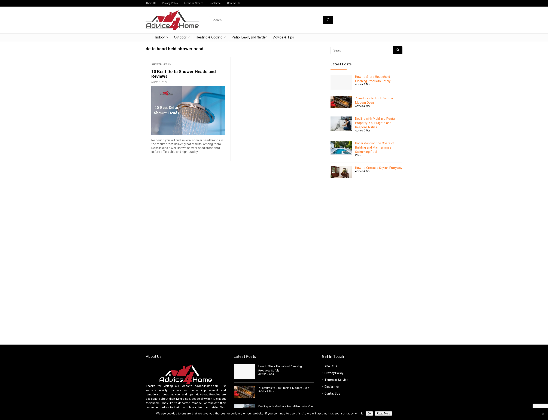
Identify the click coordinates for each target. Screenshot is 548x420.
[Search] (328, 20)
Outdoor (180, 37)
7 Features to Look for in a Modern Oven (283, 387)
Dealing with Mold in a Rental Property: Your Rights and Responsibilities (375, 123)
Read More (383, 413)
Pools (358, 155)
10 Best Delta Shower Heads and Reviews (183, 74)
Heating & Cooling (209, 37)
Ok (369, 413)
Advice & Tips (283, 37)
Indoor (160, 37)
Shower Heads (161, 64)
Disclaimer (215, 3)
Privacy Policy (170, 3)
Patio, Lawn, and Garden (249, 37)
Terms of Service (193, 3)
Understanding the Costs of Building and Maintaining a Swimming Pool (375, 147)
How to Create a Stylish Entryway (378, 167)
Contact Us (233, 3)
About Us (151, 3)
